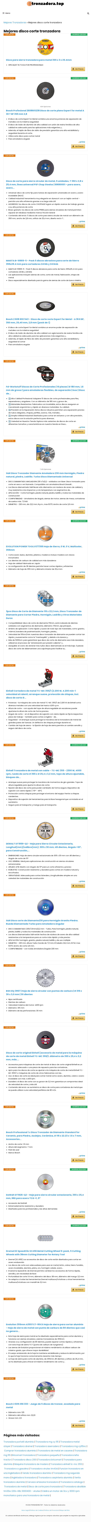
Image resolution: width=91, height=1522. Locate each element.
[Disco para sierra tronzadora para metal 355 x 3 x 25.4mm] (45, 47)
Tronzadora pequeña (48, 1455)
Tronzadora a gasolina (16, 1468)
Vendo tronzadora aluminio (36, 1473)
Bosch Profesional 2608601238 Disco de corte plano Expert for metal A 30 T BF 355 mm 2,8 (45, 112)
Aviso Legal (25, 1510)
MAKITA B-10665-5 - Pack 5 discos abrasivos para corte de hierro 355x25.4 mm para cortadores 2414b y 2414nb (42, 262)
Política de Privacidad (51, 1510)
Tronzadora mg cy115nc (73, 1446)
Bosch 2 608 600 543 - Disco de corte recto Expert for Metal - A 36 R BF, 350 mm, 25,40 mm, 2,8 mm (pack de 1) (45, 321)
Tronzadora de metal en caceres (55, 1450)
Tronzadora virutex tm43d (44, 1468)
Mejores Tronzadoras (15, 22)
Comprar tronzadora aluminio (20, 1450)
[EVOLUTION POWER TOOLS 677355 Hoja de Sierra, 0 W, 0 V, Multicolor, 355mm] (45, 533)
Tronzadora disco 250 (24, 1459)
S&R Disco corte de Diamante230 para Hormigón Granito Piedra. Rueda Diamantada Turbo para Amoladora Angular (42, 922)
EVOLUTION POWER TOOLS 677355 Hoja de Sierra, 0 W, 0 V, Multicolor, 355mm (44, 548)
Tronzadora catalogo (71, 1482)
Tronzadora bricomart (50, 1459)
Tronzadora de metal (15, 1486)
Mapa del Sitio (65, 1510)
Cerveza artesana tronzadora (43, 1482)
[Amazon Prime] (81, 142)
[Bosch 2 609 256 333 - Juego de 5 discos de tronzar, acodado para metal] (45, 1391)
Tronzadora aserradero (46, 1446)
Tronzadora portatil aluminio (19, 1441)
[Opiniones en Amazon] (45, 103)
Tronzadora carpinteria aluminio (55, 1477)
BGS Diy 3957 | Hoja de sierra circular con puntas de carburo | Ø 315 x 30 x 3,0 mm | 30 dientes (44, 992)
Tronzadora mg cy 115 (47, 1441)
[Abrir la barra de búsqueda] (88, 13)
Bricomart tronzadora (23, 1455)
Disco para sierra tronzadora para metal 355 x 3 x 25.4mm (39, 59)
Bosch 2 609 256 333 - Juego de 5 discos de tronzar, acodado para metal (43, 1405)
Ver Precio (79, 69)
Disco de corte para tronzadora (45, 1486)
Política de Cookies (36, 1510)
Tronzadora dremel (22, 1446)
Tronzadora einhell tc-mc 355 (66, 1464)
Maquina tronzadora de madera (31, 1464)
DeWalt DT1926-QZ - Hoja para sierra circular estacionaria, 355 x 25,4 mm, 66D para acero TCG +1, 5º (45, 1196)
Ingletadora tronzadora (24, 1477)
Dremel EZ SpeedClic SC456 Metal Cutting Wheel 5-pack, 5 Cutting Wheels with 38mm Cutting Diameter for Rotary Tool (43, 1253)
